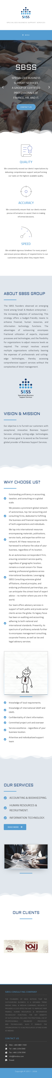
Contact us (26, 107)
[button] (2, 87)
